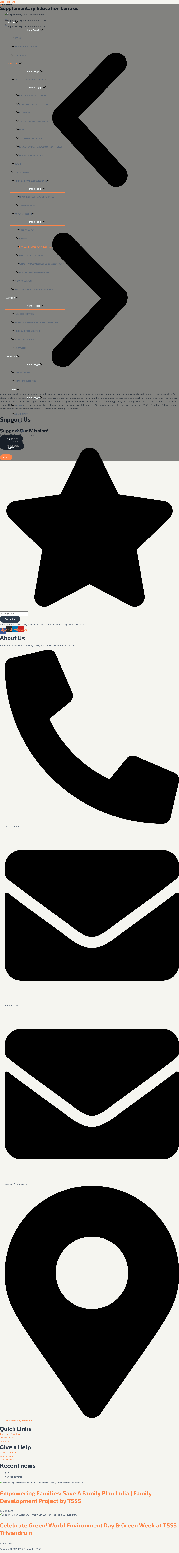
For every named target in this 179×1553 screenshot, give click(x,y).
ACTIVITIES (10, 298)
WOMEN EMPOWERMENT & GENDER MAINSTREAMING (36, 322)
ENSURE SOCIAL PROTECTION (31, 155)
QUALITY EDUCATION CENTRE (31, 255)
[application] (16, 22)
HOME (8, 14)
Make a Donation (8, 1452)
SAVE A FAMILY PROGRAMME (31, 138)
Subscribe (10, 619)
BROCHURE (19, 422)
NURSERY (23, 238)
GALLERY (18, 405)
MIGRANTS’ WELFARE (23, 281)
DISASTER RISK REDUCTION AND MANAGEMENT (33, 289)
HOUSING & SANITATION (24, 339)
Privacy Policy (7, 1437)
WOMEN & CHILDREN (23, 214)
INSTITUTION (11, 356)
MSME (22, 130)
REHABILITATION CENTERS (25, 381)
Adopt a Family (7, 1456)
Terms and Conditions (10, 1434)
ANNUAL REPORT (21, 414)
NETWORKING (25, 113)
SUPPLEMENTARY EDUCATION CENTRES (35, 247)
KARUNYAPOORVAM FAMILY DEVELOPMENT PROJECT (40, 147)
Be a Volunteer (7, 1459)
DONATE (6, 457)
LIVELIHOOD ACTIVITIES (24, 314)
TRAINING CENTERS (22, 372)
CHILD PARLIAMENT (27, 230)
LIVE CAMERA (19, 431)
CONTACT (10, 448)
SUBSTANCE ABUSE (27, 205)
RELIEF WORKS (20, 348)
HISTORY (18, 38)
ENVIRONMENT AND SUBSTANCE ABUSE (30, 181)
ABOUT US (10, 22)
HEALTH (17, 164)
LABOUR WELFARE (21, 172)
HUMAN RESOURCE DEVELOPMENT (33, 96)
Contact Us (5, 1441)
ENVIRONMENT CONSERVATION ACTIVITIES (36, 197)
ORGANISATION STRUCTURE (25, 47)
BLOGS (9, 439)
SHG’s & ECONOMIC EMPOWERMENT (34, 121)
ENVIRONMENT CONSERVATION (27, 331)
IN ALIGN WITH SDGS (22, 55)
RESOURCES (11, 389)
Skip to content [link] (7, 1)
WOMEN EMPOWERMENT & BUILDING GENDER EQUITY (41, 264)
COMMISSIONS (12, 64)
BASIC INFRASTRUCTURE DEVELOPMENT (35, 104)
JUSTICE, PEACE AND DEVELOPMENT (29, 80)
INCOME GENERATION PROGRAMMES (34, 272)
